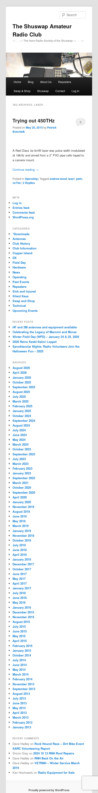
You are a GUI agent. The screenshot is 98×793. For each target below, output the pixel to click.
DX (15, 258)
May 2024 (19, 439)
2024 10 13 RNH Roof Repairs (53, 753)
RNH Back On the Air (49, 758)
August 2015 (21, 622)
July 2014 (19, 660)
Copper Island (22, 253)
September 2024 (24, 420)
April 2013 (20, 712)
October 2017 (22, 569)
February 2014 (22, 679)
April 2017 (20, 583)
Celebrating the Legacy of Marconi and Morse (45, 332)
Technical (19, 305)
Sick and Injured (24, 291)
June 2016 (20, 597)
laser (71, 179)
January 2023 (22, 473)
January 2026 (22, 377)
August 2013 (21, 693)
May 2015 (19, 636)
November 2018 (23, 535)
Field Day (19, 262)
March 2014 (20, 674)
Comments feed (24, 212)
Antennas (19, 239)
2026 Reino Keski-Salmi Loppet (35, 341)
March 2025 (20, 401)
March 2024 (20, 444)
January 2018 (22, 559)
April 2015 (20, 641)
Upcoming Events (25, 310)
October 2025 (22, 382)
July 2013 (19, 698)
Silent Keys (20, 296)
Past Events (21, 282)
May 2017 (19, 578)
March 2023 (20, 463)
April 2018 (20, 554)
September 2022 (24, 478)
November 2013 (23, 684)
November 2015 (23, 617)
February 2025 (22, 406)
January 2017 (22, 588)
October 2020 (22, 487)
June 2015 (20, 631)
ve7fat (17, 183)
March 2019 (20, 526)
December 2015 (23, 612)
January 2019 (22, 531)
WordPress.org (23, 217)
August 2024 (21, 425)
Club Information (24, 248)
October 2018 (22, 540)
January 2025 (22, 411)
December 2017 (23, 564)
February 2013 (22, 722)
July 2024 (19, 430)
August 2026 (21, 368)
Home (17, 82)
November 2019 (23, 507)
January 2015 (22, 650)
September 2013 (24, 689)
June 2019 (20, 516)
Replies (29, 183)
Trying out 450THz (34, 120)
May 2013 (19, 708)
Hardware (19, 267)
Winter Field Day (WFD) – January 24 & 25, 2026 (46, 336)
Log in (17, 203)
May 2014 (19, 669)
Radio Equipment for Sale (56, 772)
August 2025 (21, 392)
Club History (21, 243)
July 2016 (19, 593)
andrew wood (58, 179)
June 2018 (20, 550)
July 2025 (19, 396)
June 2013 (20, 703)
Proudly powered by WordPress (49, 790)
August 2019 (21, 511)
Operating (31, 179)
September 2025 (24, 387)
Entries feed (21, 207)
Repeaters (19, 286)
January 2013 (22, 727)
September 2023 (24, 454)
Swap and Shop (24, 301)
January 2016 (22, 607)
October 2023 (22, 449)
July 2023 (19, 459)
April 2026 (20, 372)
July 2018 (19, 545)
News (16, 272)
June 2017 (20, 574)
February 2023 (22, 468)
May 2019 (19, 521)
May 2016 (19, 602)
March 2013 (20, 717)
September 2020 (24, 492)
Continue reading (26, 169)
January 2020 (22, 502)
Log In (75, 91)
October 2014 (22, 655)
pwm (79, 179)
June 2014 (20, 665)
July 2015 (19, 626)
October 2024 (22, 416)
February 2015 (22, 646)
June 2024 (20, 435)
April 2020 (20, 497)
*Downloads (21, 234)
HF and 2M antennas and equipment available (45, 327)
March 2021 (20, 483)
